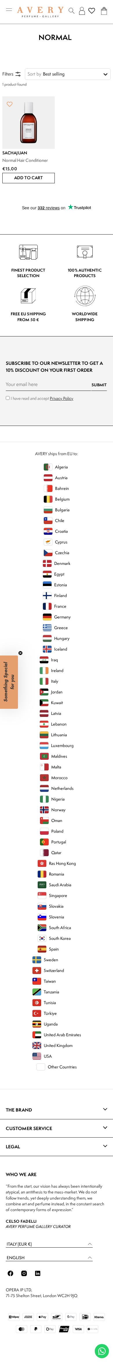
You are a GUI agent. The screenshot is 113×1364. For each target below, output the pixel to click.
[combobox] (68, 74)
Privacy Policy (61, 398)
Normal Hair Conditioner (25, 160)
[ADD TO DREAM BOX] (9, 103)
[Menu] (9, 10)
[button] (28, 178)
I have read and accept (42, 398)
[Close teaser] (20, 653)
